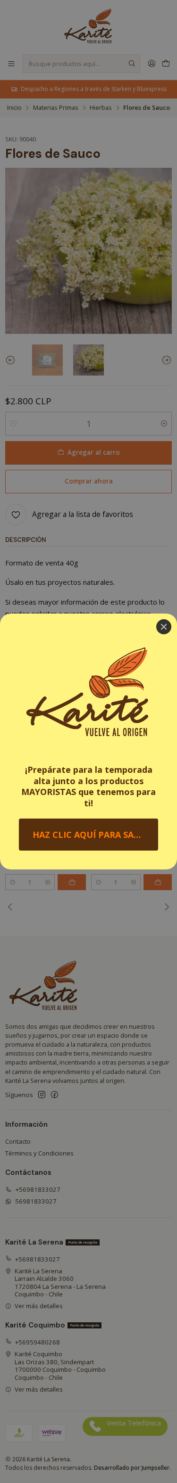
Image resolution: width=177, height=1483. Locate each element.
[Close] (163, 626)
